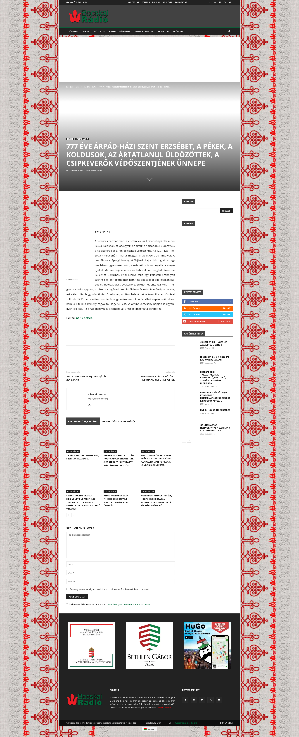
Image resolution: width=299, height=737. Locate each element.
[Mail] (215, 2)
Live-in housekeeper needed (215, 410)
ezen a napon (84, 317)
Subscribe (225, 321)
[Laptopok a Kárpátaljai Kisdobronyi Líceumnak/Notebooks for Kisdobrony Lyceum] (190, 396)
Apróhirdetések (193, 333)
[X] (225, 2)
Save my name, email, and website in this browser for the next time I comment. (110, 589)
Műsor (78, 86)
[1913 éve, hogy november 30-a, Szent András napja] (83, 441)
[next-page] (73, 515)
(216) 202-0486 (154, 723)
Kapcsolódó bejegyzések (83, 421)
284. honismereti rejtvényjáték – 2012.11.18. (87, 378)
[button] (229, 31)
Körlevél (167, 2)
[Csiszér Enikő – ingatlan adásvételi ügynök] (190, 346)
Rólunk (156, 2)
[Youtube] (230, 2)
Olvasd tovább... (164, 707)
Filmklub (163, 31)
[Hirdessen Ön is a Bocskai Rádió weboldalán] (190, 361)
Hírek (86, 31)
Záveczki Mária (76, 170)
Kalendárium (90, 86)
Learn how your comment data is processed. (129, 604)
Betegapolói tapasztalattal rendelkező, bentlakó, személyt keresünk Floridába (213, 378)
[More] (171, 202)
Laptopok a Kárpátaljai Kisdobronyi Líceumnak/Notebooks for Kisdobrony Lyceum (215, 396)
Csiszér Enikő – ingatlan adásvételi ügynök (214, 343)
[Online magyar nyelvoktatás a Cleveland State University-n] (190, 429)
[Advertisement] (149, 59)
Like (228, 301)
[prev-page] (68, 515)
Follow (226, 308)
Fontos (146, 2)
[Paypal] (220, 2)
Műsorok (99, 31)
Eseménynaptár (144, 31)
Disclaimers (226, 723)
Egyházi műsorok (119, 31)
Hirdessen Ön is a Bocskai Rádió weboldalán (214, 358)
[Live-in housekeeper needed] (190, 414)
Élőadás (178, 31)
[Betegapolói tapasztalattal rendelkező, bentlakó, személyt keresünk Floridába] (190, 376)
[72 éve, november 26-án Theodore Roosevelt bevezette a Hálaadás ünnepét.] (121, 481)
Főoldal (74, 31)
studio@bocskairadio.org (185, 723)
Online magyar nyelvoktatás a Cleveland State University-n (215, 428)
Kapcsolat (133, 2)
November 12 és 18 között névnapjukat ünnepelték (158, 378)
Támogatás (181, 2)
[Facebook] (209, 2)
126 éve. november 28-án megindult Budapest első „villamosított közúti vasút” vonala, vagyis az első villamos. (83, 502)
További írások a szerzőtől (118, 421)
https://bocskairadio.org (98, 399)
